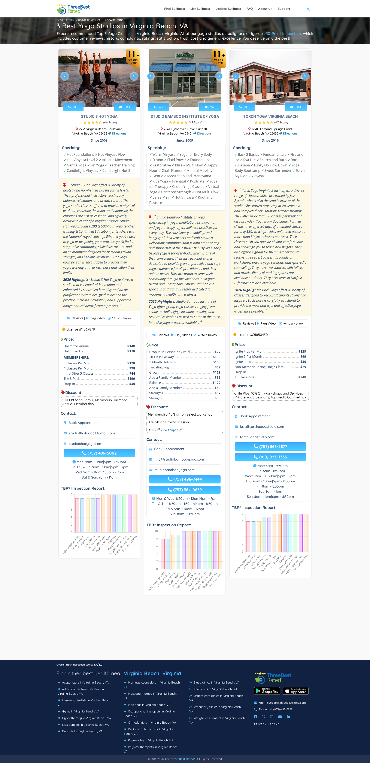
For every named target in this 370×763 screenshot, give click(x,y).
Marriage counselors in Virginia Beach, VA (152, 685)
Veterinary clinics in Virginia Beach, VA (215, 709)
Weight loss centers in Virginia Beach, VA (217, 720)
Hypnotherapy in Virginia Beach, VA (86, 718)
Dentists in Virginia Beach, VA (82, 731)
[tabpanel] (99, 78)
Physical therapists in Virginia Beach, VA (151, 749)
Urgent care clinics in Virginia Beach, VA (216, 698)
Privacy (260, 724)
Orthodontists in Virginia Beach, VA (151, 722)
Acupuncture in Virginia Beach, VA (85, 682)
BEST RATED (64, 20)
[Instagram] (271, 716)
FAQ (249, 9)
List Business (200, 9)
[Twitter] (263, 716)
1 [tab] (92, 97)
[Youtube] (280, 716)
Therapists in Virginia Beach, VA (215, 689)
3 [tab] (99, 97)
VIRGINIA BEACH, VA (88, 20)
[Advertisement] (185, 630)
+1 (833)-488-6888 (281, 709)
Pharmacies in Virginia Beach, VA (150, 740)
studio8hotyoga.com (85, 443)
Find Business (174, 9)
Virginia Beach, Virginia (152, 673)
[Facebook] (255, 716)
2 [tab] (95, 97)
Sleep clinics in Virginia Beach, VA (216, 682)
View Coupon (170, 430)
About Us (265, 9)
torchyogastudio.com (257, 437)
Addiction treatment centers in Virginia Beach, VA (81, 691)
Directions (118, 133)
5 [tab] (105, 97)
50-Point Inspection (283, 33)
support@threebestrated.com (286, 702)
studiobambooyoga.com (175, 470)
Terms (275, 724)
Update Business (228, 9)
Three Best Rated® (182, 759)
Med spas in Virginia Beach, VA (148, 705)
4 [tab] (102, 97)
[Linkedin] (288, 716)
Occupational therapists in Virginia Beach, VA (149, 713)
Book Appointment (84, 422)
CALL (74, 107)
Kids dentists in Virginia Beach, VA (85, 725)
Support (284, 9)
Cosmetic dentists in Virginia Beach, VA (84, 702)
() (110, 122)
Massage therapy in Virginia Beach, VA (150, 696)
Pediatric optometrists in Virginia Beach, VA (148, 731)
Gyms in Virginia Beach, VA (80, 711)
